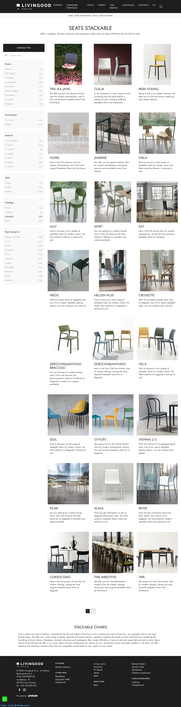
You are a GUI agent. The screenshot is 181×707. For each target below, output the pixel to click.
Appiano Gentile (12, 237)
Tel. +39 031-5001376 (27, 685)
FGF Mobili (10, 73)
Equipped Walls (62, 679)
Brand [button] (8, 64)
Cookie (11, 705)
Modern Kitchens (62, 667)
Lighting (135, 682)
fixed (7, 207)
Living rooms (99, 663)
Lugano (8, 263)
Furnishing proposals (72, 6)
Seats (94, 15)
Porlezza (9, 280)
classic (8, 182)
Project (102, 5)
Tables (96, 672)
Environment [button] (11, 114)
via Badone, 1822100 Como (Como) (26, 681)
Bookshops (60, 676)
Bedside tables (138, 663)
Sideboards (60, 682)
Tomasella (9, 99)
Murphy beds (138, 666)
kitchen (8, 124)
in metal (8, 157)
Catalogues (128, 5)
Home (70, 15)
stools (7, 220)
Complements (138, 685)
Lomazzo (9, 258)
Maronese (9, 86)
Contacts (144, 5)
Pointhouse (10, 95)
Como (7, 245)
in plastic (9, 162)
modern (8, 191)
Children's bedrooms (141, 672)
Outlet (90, 5)
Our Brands (113, 6)
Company (57, 5)
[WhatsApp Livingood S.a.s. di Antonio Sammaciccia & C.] (4, 699)
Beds (96, 685)
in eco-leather (11, 140)
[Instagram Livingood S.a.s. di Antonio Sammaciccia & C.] (23, 689)
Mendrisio (9, 271)
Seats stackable (106, 15)
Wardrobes (137, 669)
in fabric (9, 145)
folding (8, 212)
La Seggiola (10, 82)
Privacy (3, 705)
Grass (7, 254)
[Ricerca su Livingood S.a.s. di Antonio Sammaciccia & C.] (161, 6)
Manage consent (23, 705)
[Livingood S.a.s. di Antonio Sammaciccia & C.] (30, 664)
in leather (9, 149)
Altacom (8, 69)
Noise (7, 275)
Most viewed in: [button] (12, 231)
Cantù (7, 241)
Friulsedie (9, 77)
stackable (9, 216)
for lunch (9, 120)
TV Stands (98, 669)
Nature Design (11, 90)
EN (154, 5)
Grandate (9, 250)
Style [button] (7, 177)
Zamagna (9, 103)
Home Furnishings (83, 15)
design (8, 187)
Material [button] (9, 135)
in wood (9, 166)
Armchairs (98, 666)
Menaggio (9, 267)
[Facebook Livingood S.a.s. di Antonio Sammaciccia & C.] (19, 689)
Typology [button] (9, 202)
